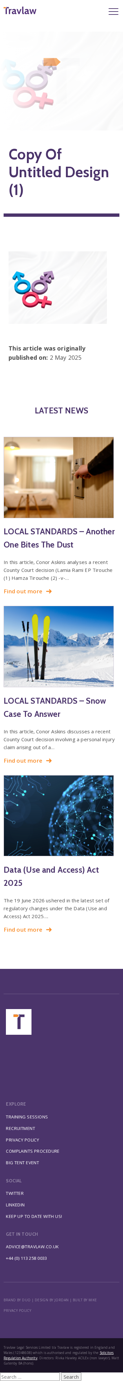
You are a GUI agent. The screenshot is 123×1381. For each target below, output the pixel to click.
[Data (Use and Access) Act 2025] (61, 816)
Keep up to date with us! (34, 1216)
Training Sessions (27, 1117)
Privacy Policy (22, 1140)
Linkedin (15, 1205)
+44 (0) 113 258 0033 (26, 1258)
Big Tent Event (22, 1163)
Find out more (23, 591)
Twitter (15, 1193)
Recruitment (20, 1128)
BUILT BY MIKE (85, 1300)
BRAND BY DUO (17, 1300)
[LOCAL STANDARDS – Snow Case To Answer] (61, 646)
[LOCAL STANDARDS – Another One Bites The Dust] (61, 477)
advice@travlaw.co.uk (32, 1247)
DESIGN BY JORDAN (52, 1300)
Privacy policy (17, 1310)
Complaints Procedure (33, 1151)
